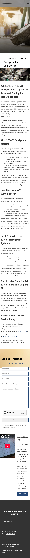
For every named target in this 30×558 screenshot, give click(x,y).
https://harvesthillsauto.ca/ (10, 336)
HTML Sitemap (5, 554)
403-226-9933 (22, 331)
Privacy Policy (5, 552)
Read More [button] (22, 494)
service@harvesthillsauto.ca (17, 363)
